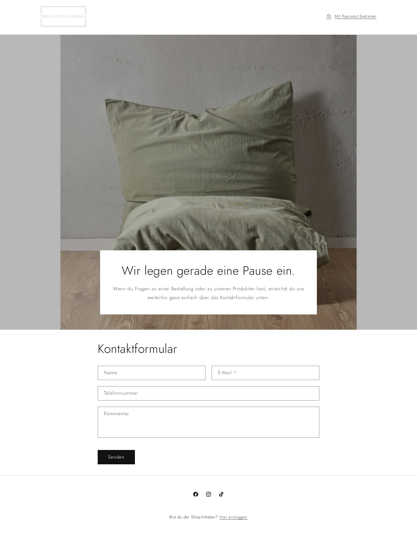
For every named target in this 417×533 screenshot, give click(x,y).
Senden (116, 457)
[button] (351, 16)
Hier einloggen (233, 517)
